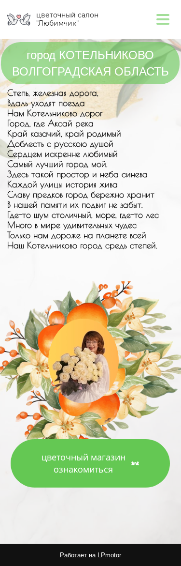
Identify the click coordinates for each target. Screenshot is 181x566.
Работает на (90, 555)
